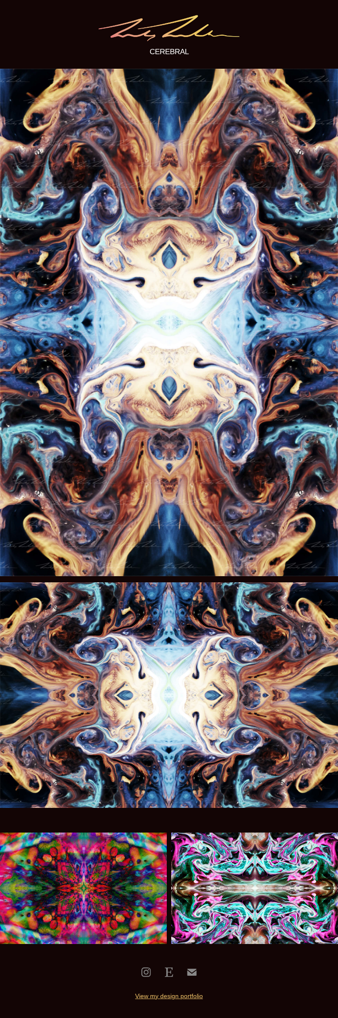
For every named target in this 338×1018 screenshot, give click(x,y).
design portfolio (181, 995)
